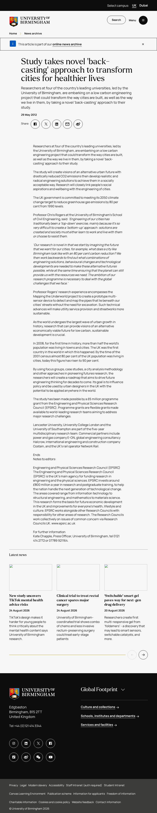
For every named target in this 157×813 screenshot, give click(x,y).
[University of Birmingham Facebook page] (50, 743)
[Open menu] (143, 20)
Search (116, 20)
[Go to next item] (143, 654)
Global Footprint (99, 689)
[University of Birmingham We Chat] (38, 757)
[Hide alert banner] (143, 44)
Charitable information (23, 802)
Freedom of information (121, 793)
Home (13, 33)
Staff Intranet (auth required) (84, 785)
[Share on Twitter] (46, 124)
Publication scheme (59, 793)
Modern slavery (37, 785)
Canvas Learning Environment (27, 793)
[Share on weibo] (78, 124)
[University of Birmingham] (29, 20)
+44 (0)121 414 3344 (27, 726)
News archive (33, 33)
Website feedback (83, 802)
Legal (23, 785)
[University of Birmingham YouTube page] (50, 757)
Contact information (108, 802)
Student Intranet (114, 785)
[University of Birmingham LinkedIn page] (26, 743)
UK (134, 5)
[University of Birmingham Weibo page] (26, 757)
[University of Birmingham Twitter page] (38, 743)
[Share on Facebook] (35, 124)
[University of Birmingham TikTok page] (13, 757)
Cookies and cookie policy (54, 802)
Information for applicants (89, 793)
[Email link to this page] (67, 124)
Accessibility (56, 785)
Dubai (143, 5)
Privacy (13, 785)
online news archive (67, 44)
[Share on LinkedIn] (56, 124)
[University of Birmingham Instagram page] (13, 743)
